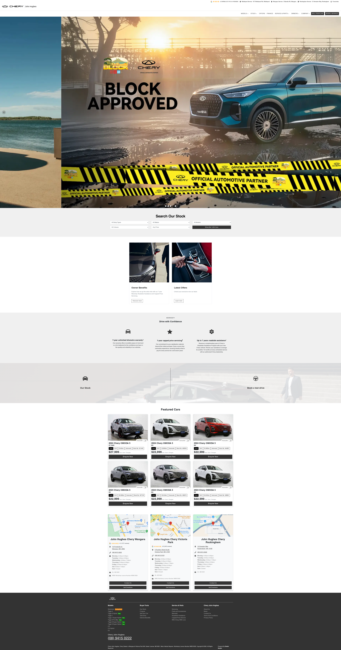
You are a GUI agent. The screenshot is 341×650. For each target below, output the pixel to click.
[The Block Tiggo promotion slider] (173, 206)
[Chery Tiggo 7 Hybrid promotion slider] (170, 206)
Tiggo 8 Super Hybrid (114, 622)
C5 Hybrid (111, 628)
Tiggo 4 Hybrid (112, 613)
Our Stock (143, 609)
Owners (294, 13)
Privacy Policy (208, 618)
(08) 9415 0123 (159, 555)
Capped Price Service (179, 618)
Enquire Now (128, 457)
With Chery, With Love (179, 620)
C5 (109, 626)
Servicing (175, 609)
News (205, 611)
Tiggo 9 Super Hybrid (114, 624)
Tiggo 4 (110, 611)
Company (304, 13)
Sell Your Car (317, 13)
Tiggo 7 (110, 615)
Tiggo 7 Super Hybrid (114, 618)
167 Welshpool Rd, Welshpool (261, 1)
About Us (207, 609)
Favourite (140, 440)
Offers (262, 13)
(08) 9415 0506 (202, 552)
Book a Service (332, 13)
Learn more (178, 301)
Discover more (137, 301)
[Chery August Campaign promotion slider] (165, 206)
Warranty (175, 613)
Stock (253, 13)
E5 (109, 630)
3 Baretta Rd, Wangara (289, 1)
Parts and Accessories (179, 611)
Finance (270, 13)
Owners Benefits (145, 618)
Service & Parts (281, 13)
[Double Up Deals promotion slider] (168, 206)
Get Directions (127, 587)
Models (244, 13)
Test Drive (143, 615)
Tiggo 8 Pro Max (113, 620)
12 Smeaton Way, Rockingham (320, 1)
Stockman (111, 609)
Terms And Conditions (211, 615)
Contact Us (127, 583)
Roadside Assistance (178, 615)
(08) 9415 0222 (117, 552)
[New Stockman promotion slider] (175, 206)
